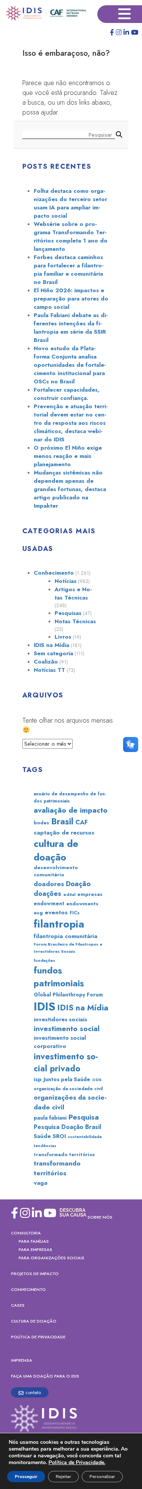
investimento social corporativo (60, 1042)
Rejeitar (63, 1477)
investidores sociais (60, 1019)
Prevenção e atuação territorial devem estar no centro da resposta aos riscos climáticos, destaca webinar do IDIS (71, 423)
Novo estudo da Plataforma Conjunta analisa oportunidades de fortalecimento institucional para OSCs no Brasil (70, 365)
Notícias (65, 581)
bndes (41, 822)
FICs (75, 912)
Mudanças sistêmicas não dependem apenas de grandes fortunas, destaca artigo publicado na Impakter (70, 489)
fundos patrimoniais (59, 977)
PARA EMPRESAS (35, 1249)
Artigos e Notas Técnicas (73, 593)
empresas (90, 894)
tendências (45, 1146)
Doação (78, 884)
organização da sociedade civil (68, 1088)
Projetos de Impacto (35, 1274)
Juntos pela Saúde (67, 1079)
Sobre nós (99, 1217)
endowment (49, 903)
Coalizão (46, 662)
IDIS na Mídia (51, 645)
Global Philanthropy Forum (68, 994)
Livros (63, 637)
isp (38, 1079)
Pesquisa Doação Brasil (67, 1127)
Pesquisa (84, 1117)
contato (33, 1392)
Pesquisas (68, 613)
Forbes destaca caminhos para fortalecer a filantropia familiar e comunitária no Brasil (69, 269)
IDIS (44, 1007)
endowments (82, 903)
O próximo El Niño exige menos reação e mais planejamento (68, 456)
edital (69, 894)
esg (38, 912)
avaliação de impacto (71, 810)
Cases (18, 1305)
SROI (59, 1136)
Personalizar (102, 1477)
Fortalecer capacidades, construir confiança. (67, 394)
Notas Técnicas (75, 621)
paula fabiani (50, 1117)
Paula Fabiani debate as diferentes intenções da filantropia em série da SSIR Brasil (71, 327)
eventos (56, 912)
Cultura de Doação (33, 1321)
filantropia (59, 924)
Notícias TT (49, 670)
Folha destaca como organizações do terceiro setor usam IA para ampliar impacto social (70, 203)
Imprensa (21, 1360)
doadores (49, 883)
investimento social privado (66, 1062)
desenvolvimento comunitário (56, 871)
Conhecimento (54, 573)
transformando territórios (57, 1168)
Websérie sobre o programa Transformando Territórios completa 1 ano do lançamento (71, 236)
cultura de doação (56, 850)
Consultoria (26, 1233)
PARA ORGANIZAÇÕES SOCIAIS (51, 1258)
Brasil (62, 821)
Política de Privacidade (38, 1337)
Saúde (42, 1136)
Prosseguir (26, 1477)
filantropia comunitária (65, 936)
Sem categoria (53, 653)
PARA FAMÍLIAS (34, 1241)
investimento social (67, 1029)
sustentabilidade (85, 1137)
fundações (44, 960)
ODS (96, 1080)
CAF (81, 822)
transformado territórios (64, 1154)
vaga (40, 1182)
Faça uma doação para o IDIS (45, 1376)
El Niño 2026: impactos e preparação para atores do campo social (71, 298)
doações (47, 894)
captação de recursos (64, 832)
